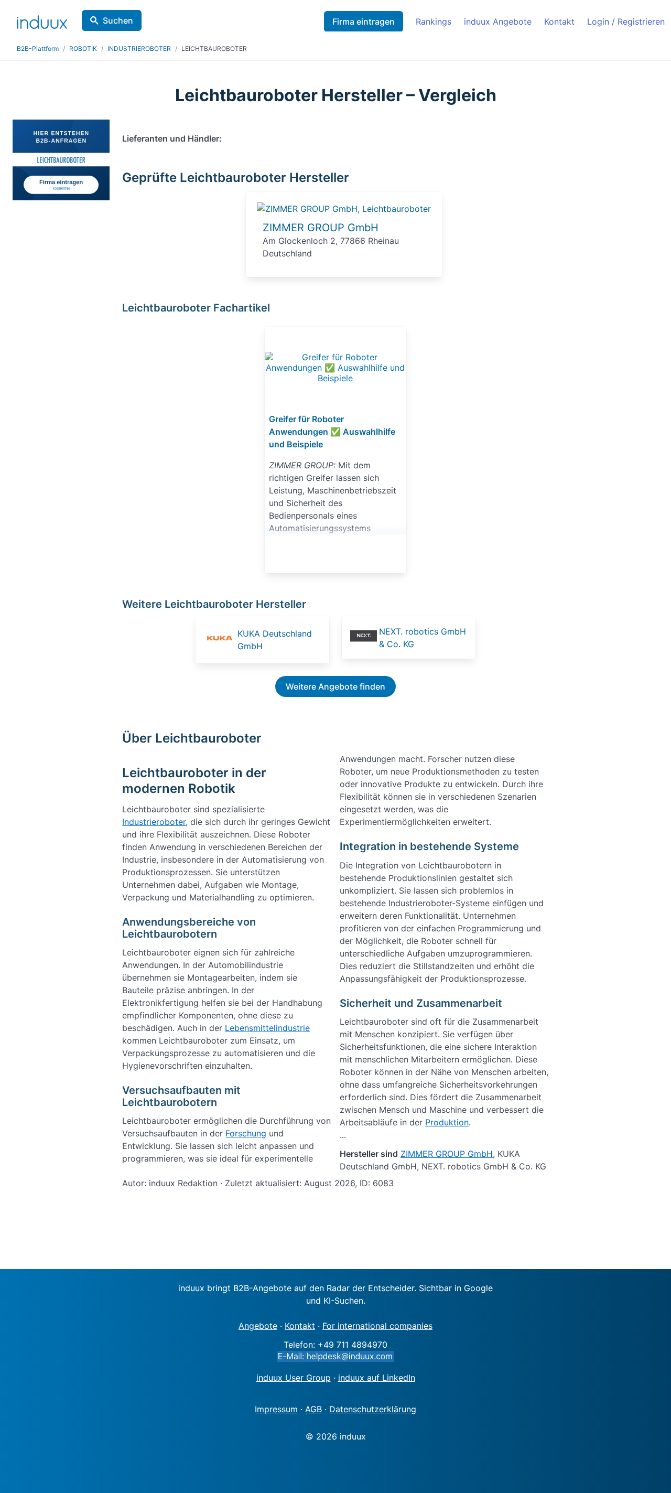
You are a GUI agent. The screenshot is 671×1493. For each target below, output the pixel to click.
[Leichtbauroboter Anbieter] (344, 208)
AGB (313, 1409)
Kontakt (559, 21)
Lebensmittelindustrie (267, 1028)
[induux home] (42, 19)
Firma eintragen (363, 21)
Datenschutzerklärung (372, 1409)
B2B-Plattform (38, 48)
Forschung (245, 1133)
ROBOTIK (83, 48)
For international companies (377, 1325)
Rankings (433, 21)
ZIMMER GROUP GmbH (320, 227)
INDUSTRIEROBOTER (139, 48)
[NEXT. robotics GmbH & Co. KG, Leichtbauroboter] (363, 637)
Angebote (258, 1325)
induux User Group (293, 1377)
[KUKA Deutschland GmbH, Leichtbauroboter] (219, 639)
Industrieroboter (154, 822)
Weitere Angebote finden (335, 686)
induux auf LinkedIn (376, 1377)
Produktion (447, 1122)
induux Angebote (498, 21)
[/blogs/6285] (335, 368)
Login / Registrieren (626, 21)
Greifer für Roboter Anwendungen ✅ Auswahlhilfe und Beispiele (332, 431)
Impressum (276, 1409)
